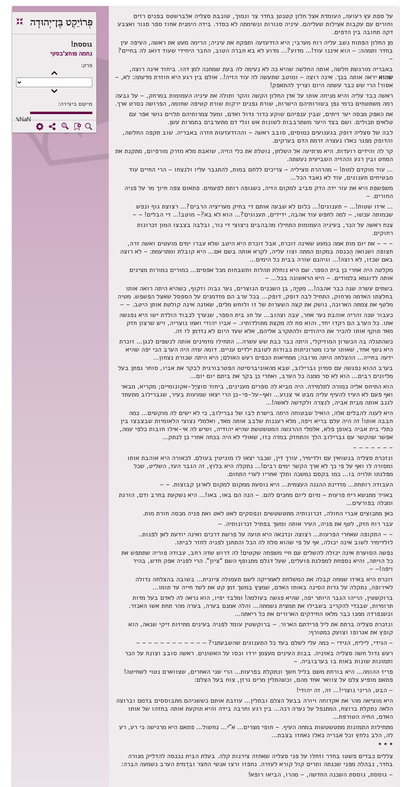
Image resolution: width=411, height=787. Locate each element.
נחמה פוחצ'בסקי (71, 53)
